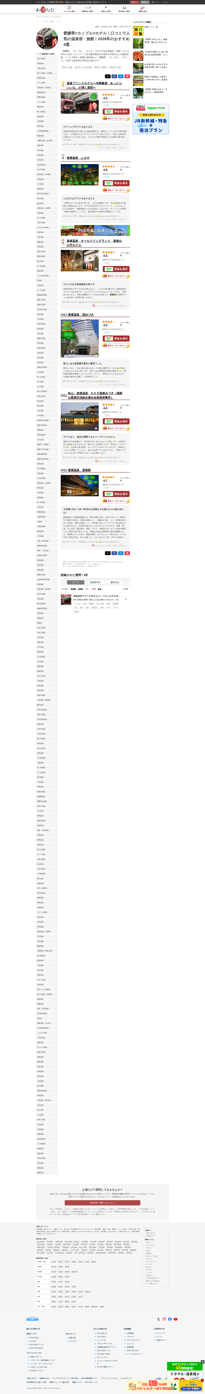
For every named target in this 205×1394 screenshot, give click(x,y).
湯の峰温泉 (41, 956)
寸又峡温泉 (41, 758)
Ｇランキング (150, 1245)
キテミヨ (149, 1259)
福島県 (93, 1262)
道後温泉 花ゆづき (81, 314)
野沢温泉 (40, 488)
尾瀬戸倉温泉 (42, 367)
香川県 (60, 1301)
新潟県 (67, 1276)
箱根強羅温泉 (42, 454)
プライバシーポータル (109, 1378)
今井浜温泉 (41, 729)
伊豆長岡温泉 (42, 719)
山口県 (80, 1296)
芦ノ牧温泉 (41, 266)
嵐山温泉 (40, 864)
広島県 (73, 1296)
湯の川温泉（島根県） (45, 994)
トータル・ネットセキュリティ (41, 1363)
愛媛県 (91, 603)
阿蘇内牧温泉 (42, 1091)
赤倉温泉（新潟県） (44, 589)
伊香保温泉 (41, 348)
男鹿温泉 (40, 189)
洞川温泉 (40, 936)
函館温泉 (40, 107)
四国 (84, 603)
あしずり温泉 (42, 1047)
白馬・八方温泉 (43, 551)
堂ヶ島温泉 (41, 767)
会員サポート (162, 1340)
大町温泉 (40, 507)
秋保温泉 (40, 155)
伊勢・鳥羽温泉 (43, 830)
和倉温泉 (40, 642)
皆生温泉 (40, 970)
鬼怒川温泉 (41, 304)
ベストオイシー (151, 1261)
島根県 (60, 1296)
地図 (107, 105)
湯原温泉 (40, 999)
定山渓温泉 (41, 58)
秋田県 (80, 1262)
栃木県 (53, 1267)
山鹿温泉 (40, 1129)
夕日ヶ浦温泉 (42, 888)
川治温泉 (40, 319)
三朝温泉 (40, 965)
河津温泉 (40, 743)
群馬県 (60, 1267)
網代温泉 (40, 705)
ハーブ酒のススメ (152, 1284)
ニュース (130, 1343)
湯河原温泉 (41, 435)
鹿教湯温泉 (41, 512)
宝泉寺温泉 (41, 1158)
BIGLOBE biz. (102, 1333)
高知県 (73, 1301)
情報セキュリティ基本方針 (59, 1382)
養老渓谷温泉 (42, 425)
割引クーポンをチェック (118, 119)
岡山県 (67, 1296)
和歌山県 (88, 1291)
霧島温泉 (40, 1173)
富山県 (53, 1281)
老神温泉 (40, 362)
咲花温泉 (40, 613)
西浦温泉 (40, 816)
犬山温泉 (40, 811)
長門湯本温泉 (42, 1013)
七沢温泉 (40, 440)
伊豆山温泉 (41, 714)
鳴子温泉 (40, 150)
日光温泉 (40, 333)
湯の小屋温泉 (42, 391)
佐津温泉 (40, 922)
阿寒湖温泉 (41, 78)
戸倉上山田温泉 (43, 541)
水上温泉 (40, 387)
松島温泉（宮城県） (44, 174)
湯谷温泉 (40, 825)
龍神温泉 (40, 960)
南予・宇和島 (101, 67)
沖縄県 (102, 1306)
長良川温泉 (41, 806)
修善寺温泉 (41, 695)
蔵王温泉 (40, 198)
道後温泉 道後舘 (79, 470)
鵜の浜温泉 (41, 603)
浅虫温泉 (40, 116)
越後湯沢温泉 (42, 608)
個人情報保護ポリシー (90, 1378)
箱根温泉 (40, 430)
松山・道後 (68, 67)
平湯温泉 (40, 787)
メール (159, 1336)
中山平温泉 (41, 169)
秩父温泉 (40, 401)
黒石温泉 (40, 126)
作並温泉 (40, 160)
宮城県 (73, 1262)
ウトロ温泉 (41, 83)
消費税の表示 (44, 1378)
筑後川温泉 (41, 1052)
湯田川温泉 (41, 251)
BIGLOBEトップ (91, 1382)
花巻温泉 (40, 145)
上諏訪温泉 (41, 517)
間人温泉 (40, 878)
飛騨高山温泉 (42, 801)
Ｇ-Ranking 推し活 (152, 1278)
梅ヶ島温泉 (41, 739)
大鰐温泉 (40, 121)
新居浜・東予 (116, 67)
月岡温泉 (40, 584)
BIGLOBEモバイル (37, 1344)
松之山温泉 (41, 628)
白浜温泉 (40, 941)
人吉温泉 (40, 1115)
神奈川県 (74, 1272)
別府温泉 (40, 1134)
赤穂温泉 (40, 907)
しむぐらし (73, 1341)
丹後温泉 (40, 883)
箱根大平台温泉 (43, 449)
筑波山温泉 (41, 396)
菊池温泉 (40, 1095)
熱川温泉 (40, 777)
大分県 (80, 1306)
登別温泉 (40, 63)
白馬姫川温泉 (42, 555)
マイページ (157, 2)
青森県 (60, 1262)
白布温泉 (40, 232)
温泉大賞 (72, 1337)
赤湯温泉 (40, 213)
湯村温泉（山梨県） (44, 483)
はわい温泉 (41, 980)
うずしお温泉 (42, 912)
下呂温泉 (40, 782)
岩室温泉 (40, 599)
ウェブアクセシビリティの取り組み (65, 1378)
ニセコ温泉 (41, 102)
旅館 (102, 607)
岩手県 (67, 1262)
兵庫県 (73, 1291)
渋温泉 (39, 522)
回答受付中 (95, 582)
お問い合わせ (32, 1378)
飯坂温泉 (40, 271)
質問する (145, 2)
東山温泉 (40, 261)
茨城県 (67, 1267)
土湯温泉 (40, 285)
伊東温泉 (40, 690)
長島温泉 (40, 845)
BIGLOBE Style (133, 1350)
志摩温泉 (40, 835)
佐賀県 (60, 1306)
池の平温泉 (41, 594)
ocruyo (148, 1250)
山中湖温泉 (41, 478)
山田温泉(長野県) (43, 579)
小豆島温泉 (41, 1038)
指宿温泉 (40, 1168)
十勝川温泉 (41, 68)
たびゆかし (150, 1275)
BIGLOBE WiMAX (36, 1348)
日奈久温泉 (41, 1119)
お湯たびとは (150, 1233)
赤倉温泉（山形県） (44, 208)
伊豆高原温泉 (42, 710)
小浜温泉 (40, 1081)
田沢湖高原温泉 (43, 194)
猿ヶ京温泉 (41, 377)
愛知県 (67, 1286)
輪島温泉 (40, 671)
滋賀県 (53, 1291)
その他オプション (36, 1370)
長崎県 (67, 1306)
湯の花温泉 (41, 893)
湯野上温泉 (41, 300)
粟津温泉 (40, 652)
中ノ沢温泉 (41, 290)
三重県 (73, 1286)
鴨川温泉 (40, 406)
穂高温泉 (40, 570)
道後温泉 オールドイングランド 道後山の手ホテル (94, 243)
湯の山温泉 (41, 849)
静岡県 (53, 1286)
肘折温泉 (40, 247)
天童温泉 (40, 237)
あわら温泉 (41, 676)
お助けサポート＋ (36, 1357)
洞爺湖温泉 (41, 97)
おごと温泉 (41, 854)
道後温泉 (40, 1042)
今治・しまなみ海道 (84, 67)
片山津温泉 (41, 657)
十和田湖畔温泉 (43, 131)
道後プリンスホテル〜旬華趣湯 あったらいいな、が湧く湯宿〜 (94, 85)
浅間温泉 (40, 497)
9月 (76, 607)
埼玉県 (53, 1272)
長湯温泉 (40, 1153)
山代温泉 (40, 661)
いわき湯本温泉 (43, 276)
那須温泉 (40, 329)
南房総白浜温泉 (43, 420)
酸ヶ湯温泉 (41, 112)
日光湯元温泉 (42, 309)
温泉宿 (77, 611)
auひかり (33, 1341)
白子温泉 (40, 415)
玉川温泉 (40, 184)
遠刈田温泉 (41, 165)
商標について (77, 1382)
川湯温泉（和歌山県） (45, 951)
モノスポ (149, 1264)
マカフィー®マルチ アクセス (107, 1362)
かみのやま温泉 (43, 227)
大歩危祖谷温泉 (43, 1028)
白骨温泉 (40, 493)
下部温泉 (40, 473)
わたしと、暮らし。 (153, 1256)
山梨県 (53, 1276)
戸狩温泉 (40, 536)
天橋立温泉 (41, 859)
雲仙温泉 (40, 1076)
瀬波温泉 (40, 618)
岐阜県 (60, 1286)
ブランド (130, 1336)
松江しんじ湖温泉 (43, 989)
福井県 (67, 1281)
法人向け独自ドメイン (105, 1366)
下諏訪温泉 (41, 526)
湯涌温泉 (40, 666)
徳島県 (53, 1301)
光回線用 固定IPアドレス (106, 1347)
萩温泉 (39, 1018)
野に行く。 (150, 1267)
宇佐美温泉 (41, 734)
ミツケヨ (149, 1272)
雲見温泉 (40, 753)
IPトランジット (102, 1357)
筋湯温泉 (40, 1148)
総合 (99, 589)
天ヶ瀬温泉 (41, 1144)
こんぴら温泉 (42, 1033)
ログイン (166, 2)
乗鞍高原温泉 (42, 546)
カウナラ (149, 1270)
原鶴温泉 (40, 1057)
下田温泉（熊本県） (44, 1100)
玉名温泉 (40, 1105)
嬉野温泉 (40, 1062)
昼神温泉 (40, 560)
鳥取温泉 (40, 975)
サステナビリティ (133, 1340)
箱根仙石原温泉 (43, 459)
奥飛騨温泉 (41, 796)
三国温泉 (40, 681)
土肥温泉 (40, 763)
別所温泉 (40, 565)
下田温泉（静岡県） (44, 700)
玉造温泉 (40, 984)
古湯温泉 (40, 1071)
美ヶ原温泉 (41, 502)
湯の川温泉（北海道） (45, 73)
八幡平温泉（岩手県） (45, 141)
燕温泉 (39, 623)
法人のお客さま (100, 1328)
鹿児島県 (94, 1306)
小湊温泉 (40, 411)
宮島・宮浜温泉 (43, 1009)
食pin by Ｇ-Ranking (153, 1281)
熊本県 (73, 1306)
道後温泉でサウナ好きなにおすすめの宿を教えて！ (99, 144)
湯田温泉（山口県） (44, 1023)
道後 (108, 603)
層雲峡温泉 (41, 92)
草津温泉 (40, 343)
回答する (135, 2)
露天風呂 (95, 607)
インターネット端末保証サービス (42, 1360)
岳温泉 (39, 280)
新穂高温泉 (41, 792)
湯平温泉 (40, 1163)
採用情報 (130, 1347)
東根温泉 (40, 242)
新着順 (73, 589)
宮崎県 (87, 1306)
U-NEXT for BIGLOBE (38, 1367)
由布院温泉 (41, 1139)
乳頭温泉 (40, 179)
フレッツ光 (101, 1340)
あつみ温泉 (41, 218)
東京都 (67, 1272)
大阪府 (67, 1291)
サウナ (109, 607)
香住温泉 (40, 917)
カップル (77, 603)
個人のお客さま (33, 1328)
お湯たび (149, 1253)
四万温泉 (40, 358)
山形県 (87, 1262)
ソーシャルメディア (134, 1354)
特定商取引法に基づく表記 (37, 1382)
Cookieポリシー (127, 1378)
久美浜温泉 (41, 869)
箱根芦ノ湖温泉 (43, 444)
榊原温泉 (40, 840)
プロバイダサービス (104, 1343)
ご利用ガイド (150, 1236)
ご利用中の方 (159, 1328)
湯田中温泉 (41, 575)
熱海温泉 (40, 686)
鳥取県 (53, 1296)
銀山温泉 (40, 203)
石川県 (60, 1281)
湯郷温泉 (40, 1004)
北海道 (53, 1262)
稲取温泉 (40, 724)
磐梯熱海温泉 (42, 295)
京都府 (60, 1291)
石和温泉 (40, 464)
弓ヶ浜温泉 (41, 772)
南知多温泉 (41, 821)
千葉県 (60, 1272)
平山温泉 (40, 1124)
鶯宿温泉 (40, 136)
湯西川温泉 (41, 338)
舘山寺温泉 (41, 748)
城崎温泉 (40, 898)
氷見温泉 (40, 637)
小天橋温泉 (41, 874)
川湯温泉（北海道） (44, 87)
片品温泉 (40, 372)
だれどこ (149, 1248)
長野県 (60, 1276)
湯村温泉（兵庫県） (44, 932)
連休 (81, 607)
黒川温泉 (40, 1086)
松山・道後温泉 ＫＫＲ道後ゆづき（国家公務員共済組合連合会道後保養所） (95, 395)
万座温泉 (40, 353)
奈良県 (80, 1291)
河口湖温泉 (41, 468)
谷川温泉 (40, 382)
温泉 (87, 607)
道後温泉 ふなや (78, 157)
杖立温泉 (40, 1110)
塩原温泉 (40, 314)
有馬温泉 (40, 903)
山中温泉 (40, 647)
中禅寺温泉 (41, 324)
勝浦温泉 (40, 946)
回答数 (80, 589)
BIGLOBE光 (34, 1337)
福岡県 (53, 1306)
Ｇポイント (150, 1242)
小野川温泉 (41, 223)
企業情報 (127, 1328)
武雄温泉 (40, 1067)
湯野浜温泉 (41, 256)
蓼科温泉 (40, 531)
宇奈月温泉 (41, 632)
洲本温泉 (40, 927)
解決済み (115, 582)
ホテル (116, 607)
